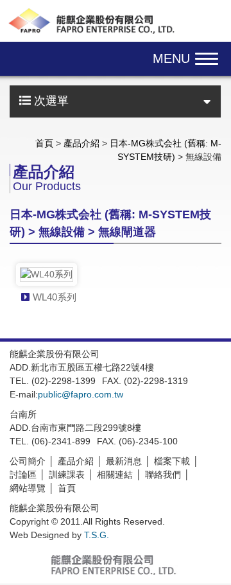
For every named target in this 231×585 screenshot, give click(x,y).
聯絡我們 (163, 474)
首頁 (44, 143)
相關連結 (115, 474)
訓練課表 (67, 474)
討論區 (23, 474)
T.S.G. (96, 535)
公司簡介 (28, 461)
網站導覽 (28, 488)
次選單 (50, 100)
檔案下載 (172, 461)
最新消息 (124, 461)
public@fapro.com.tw (80, 394)
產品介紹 (81, 143)
